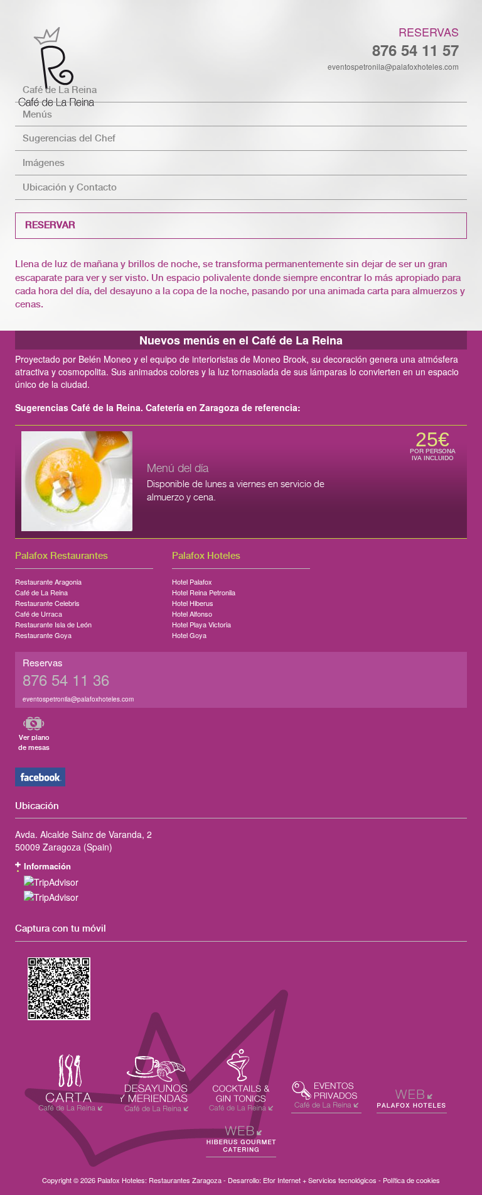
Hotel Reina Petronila (203, 590)
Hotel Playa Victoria (201, 622)
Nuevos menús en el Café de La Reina (241, 340)
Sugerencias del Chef (69, 138)
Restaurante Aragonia (48, 579)
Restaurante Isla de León (53, 622)
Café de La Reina (60, 90)
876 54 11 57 (415, 49)
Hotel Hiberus (192, 601)
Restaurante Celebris (47, 601)
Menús (37, 114)
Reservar (50, 225)
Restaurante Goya (43, 633)
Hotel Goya (189, 633)
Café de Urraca (38, 612)
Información (47, 866)
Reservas (429, 31)
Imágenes (44, 163)
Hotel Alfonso (192, 612)
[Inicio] (241, 66)
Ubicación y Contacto (70, 187)
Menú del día (177, 469)
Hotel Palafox (192, 579)
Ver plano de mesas (34, 742)
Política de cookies (411, 1180)
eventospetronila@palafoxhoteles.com (393, 66)
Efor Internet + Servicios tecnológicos (320, 1180)
